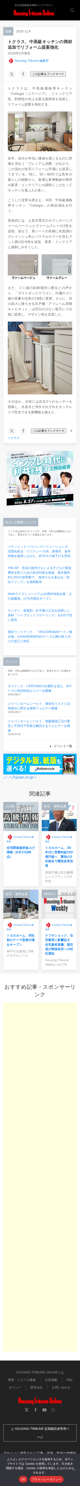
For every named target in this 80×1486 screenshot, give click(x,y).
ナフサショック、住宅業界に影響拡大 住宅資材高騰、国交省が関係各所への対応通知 (59, 944)
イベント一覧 (62, 746)
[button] (2, 10)
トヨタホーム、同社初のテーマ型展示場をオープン (21, 939)
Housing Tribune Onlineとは (40, 1372)
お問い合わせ (61, 1387)
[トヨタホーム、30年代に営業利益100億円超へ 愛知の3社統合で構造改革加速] (59, 816)
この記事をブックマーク (48, 74)
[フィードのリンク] (53, 1410)
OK (23, 1479)
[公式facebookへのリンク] (35, 1410)
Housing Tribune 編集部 (32, 60)
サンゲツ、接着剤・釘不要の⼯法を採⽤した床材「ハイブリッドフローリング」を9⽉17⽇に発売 (40, 615)
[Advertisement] (40, 1177)
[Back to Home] (34, 13)
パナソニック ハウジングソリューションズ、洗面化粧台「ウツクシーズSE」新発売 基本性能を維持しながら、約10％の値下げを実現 (39, 551)
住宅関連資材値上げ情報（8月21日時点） (21, 852)
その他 (9, 806)
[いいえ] (74, 1470)
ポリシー (15, 1387)
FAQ (69, 1380)
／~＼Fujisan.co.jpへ (20, 777)
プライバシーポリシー (46, 1479)
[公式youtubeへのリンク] (44, 1410)
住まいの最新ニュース (20, 522)
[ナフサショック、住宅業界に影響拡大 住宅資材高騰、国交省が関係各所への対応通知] (59, 904)
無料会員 (60, 806)
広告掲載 (51, 1380)
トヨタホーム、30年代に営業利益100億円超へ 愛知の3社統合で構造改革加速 (59, 856)
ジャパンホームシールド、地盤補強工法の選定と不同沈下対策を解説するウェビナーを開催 (39, 725)
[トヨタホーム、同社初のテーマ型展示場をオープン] (20, 904)
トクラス (13, 438)
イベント (11, 661)
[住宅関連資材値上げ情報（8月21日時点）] (20, 816)
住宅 (47, 806)
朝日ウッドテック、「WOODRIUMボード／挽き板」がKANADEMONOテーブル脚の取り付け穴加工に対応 (40, 636)
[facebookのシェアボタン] (23, 74)
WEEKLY (50, 894)
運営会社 (36, 1387)
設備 (8, 31)
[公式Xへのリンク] (26, 1410)
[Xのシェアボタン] (12, 74)
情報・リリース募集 (22, 1380)
